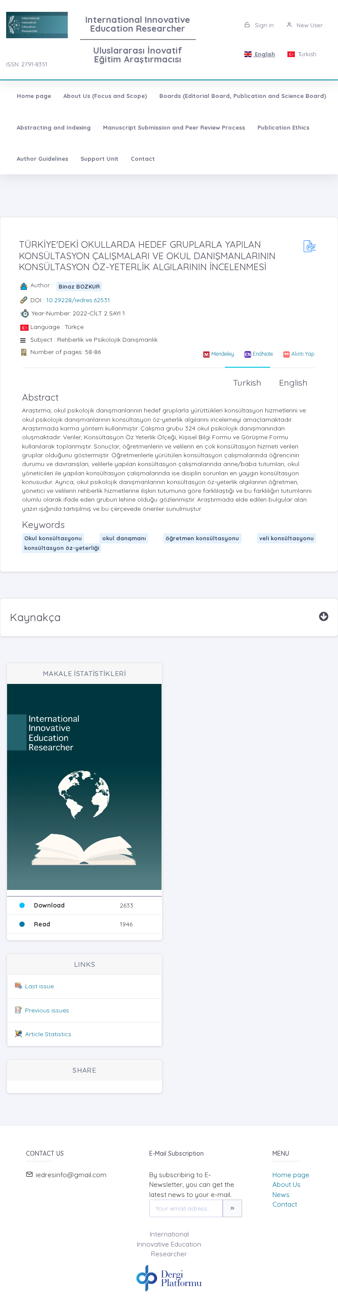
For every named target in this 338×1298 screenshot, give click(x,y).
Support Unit (99, 158)
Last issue (39, 986)
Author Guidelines (42, 158)
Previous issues (47, 1010)
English (264, 54)
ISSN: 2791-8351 (26, 64)
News (281, 1194)
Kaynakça (35, 617)
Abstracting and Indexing (54, 127)
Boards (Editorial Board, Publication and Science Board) (242, 95)
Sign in (263, 25)
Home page (34, 95)
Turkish (306, 54)
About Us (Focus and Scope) (105, 95)
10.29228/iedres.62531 (78, 300)
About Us (286, 1184)
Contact (143, 158)
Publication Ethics (283, 127)
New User (309, 25)
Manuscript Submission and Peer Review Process (174, 127)
